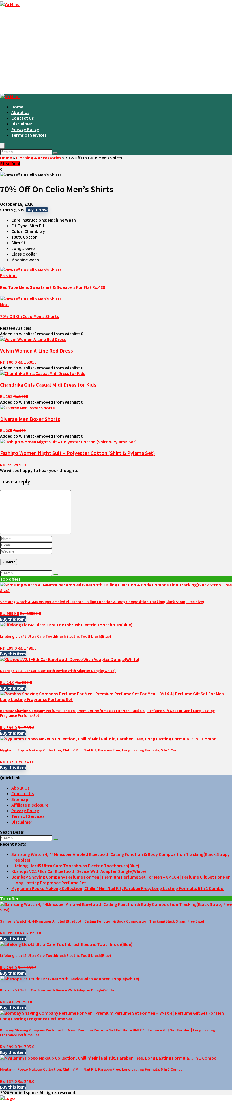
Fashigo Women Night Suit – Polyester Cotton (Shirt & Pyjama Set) (77, 453)
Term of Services (27, 816)
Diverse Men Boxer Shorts (30, 419)
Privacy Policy (25, 129)
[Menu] (2, 146)
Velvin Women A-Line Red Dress (36, 351)
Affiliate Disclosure (29, 805)
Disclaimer (21, 124)
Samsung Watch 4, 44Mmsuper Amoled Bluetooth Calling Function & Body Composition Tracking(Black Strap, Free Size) (102, 601)
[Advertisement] (116, 51)
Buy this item (13, 619)
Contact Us (22, 118)
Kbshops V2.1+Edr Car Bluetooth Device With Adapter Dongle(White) (58, 670)
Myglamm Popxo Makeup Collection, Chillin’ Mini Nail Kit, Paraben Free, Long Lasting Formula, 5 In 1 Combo (91, 750)
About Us (20, 112)
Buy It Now (37, 209)
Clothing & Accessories (38, 158)
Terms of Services (28, 135)
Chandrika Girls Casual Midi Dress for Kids (48, 385)
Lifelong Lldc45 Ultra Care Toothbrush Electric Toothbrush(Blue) (55, 636)
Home (17, 107)
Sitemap (19, 799)
